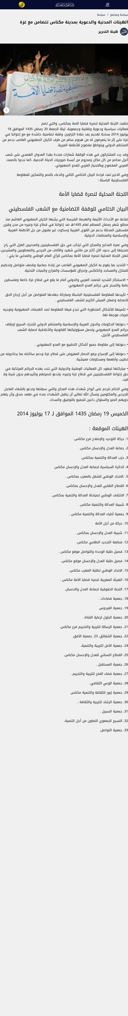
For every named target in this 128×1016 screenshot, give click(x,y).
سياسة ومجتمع (119, 14)
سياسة (101, 14)
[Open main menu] (107, 5)
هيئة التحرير (108, 31)
